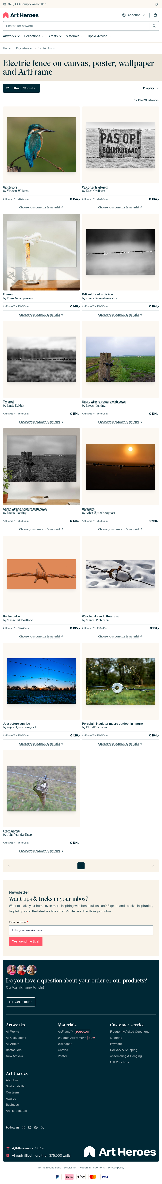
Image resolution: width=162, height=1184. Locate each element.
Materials (72, 36)
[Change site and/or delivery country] (156, 4)
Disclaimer (70, 1167)
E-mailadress (18, 922)
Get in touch (23, 1002)
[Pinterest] (30, 1127)
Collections (32, 36)
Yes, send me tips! (25, 941)
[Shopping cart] (155, 15)
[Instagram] (23, 1127)
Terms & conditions (49, 1167)
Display (148, 88)
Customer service (127, 1024)
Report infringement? (92, 1167)
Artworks (9, 36)
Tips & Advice (97, 36)
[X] (42, 1127)
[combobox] (76, 26)
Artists (53, 36)
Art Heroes (17, 1073)
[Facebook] (36, 1127)
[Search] (154, 26)
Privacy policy (116, 1167)
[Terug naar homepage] (21, 15)
